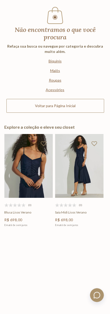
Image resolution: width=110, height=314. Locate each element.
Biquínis (55, 61)
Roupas (55, 80)
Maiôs (55, 70)
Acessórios (55, 89)
